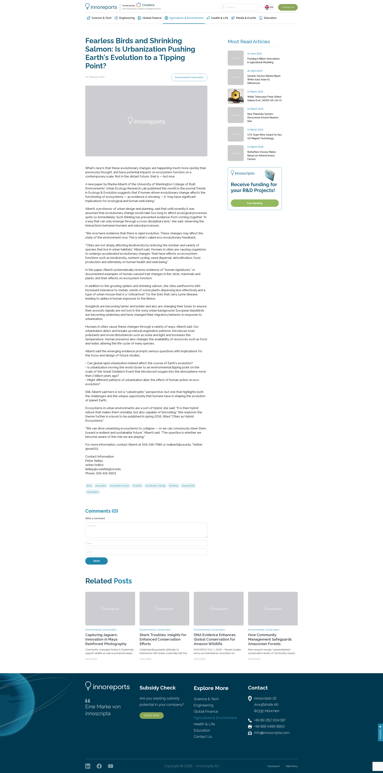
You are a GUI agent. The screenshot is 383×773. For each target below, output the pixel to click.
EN (271, 7)
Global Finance (206, 711)
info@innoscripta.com (272, 733)
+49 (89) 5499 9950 (269, 726)
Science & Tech (206, 699)
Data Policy (292, 766)
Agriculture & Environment (215, 718)
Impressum (274, 766)
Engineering (203, 705)
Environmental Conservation (189, 77)
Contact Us (288, 7)
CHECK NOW (151, 715)
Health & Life (204, 724)
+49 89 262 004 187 (269, 720)
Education (202, 730)
